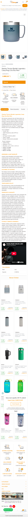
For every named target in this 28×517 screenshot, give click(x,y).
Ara (25, 5)
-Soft (6, 515)
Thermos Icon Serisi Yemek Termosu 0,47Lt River (6, 303)
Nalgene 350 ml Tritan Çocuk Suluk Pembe (6, 431)
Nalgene (3, 429)
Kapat (15, 411)
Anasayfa (2, 8)
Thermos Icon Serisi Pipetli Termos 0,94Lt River (6, 335)
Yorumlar (23, 109)
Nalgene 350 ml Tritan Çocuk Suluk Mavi (20, 431)
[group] (14, 32)
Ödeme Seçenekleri (14, 109)
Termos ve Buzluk (23, 8)
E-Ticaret (9, 515)
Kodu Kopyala (15, 404)
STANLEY (17, 364)
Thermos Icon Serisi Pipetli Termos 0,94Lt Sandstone (20, 335)
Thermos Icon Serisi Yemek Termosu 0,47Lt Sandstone (20, 303)
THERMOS (3, 300)
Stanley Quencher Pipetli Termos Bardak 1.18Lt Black (7, 367)
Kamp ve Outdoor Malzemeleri (12, 8)
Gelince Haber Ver (9, 87)
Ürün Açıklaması (4, 109)
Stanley (4, 66)
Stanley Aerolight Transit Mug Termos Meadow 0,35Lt (21, 367)
